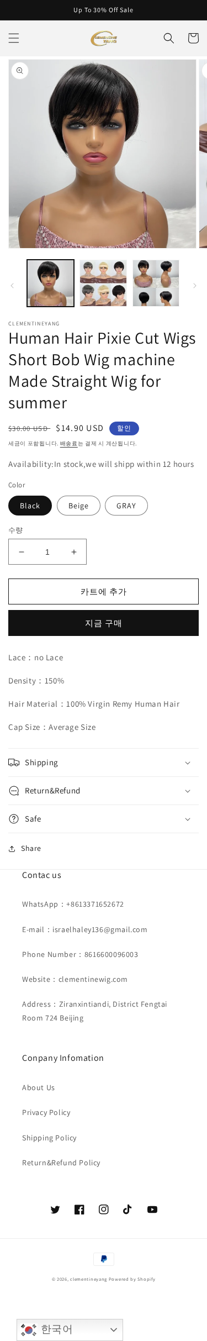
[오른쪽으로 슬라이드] (195, 286)
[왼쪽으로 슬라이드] (12, 286)
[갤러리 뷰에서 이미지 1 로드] (50, 283)
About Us (38, 1087)
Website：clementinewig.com (75, 979)
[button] (14, 38)
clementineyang (88, 1279)
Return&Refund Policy (61, 1163)
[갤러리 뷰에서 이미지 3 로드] (155, 283)
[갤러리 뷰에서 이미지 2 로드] (102, 283)
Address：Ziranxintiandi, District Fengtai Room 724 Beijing (94, 1011)
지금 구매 (104, 623)
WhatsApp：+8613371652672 (73, 904)
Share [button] (31, 848)
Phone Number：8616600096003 (80, 954)
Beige (78, 506)
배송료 (69, 443)
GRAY (126, 506)
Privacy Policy (46, 1112)
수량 (15, 530)
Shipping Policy (49, 1138)
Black (30, 506)
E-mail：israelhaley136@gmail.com (85, 929)
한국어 (55, 1329)
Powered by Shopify (132, 1279)
